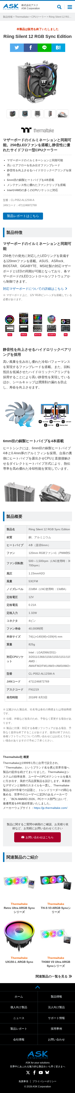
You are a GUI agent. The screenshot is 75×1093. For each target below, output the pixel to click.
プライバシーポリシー (44, 1081)
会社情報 (18, 1039)
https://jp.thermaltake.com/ (50, 807)
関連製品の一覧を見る (52, 976)
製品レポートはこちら (23, 216)
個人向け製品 (18, 1007)
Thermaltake (22, 16)
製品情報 (8, 16)
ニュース (18, 1018)
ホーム (19, 996)
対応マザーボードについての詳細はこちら (33, 288)
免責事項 (23, 1081)
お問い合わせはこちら (40, 837)
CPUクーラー (38, 16)
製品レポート (18, 1028)
